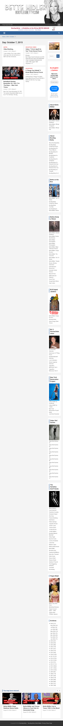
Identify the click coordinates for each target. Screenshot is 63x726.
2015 (51, 660)
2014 (51, 662)
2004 (51, 681)
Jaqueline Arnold (53, 523)
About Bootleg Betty (54, 143)
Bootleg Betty (23, 723)
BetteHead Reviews (54, 607)
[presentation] (57, 691)
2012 (51, 666)
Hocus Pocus (29, 47)
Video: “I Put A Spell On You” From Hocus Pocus (34, 50)
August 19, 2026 (27, 710)
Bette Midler (11, 700)
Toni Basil (51, 567)
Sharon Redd (52, 558)
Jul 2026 (53, 627)
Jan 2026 (53, 639)
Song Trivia (52, 279)
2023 (51, 645)
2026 (51, 623)
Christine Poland (53, 514)
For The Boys (14, 77)
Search (58, 56)
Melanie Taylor (52, 544)
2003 (51, 683)
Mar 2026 (53, 635)
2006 (51, 677)
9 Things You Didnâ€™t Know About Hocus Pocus (34, 71)
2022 (51, 646)
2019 (51, 652)
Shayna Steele (52, 560)
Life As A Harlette (53, 540)
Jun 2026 (53, 629)
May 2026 (53, 631)
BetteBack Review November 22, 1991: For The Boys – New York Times (11, 84)
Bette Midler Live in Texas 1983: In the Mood (31, 707)
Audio (5, 700)
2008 (51, 673)
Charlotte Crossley (53, 512)
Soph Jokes (52, 283)
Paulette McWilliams (54, 552)
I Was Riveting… (8, 49)
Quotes (5, 47)
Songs (5, 702)
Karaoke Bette (52, 319)
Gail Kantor (52, 520)
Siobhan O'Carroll (53, 562)
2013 (51, 664)
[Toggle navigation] (4, 33)
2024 (51, 643)
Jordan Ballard (52, 531)
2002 (51, 685)
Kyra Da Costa (52, 539)
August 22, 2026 (7, 712)
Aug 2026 (53, 625)
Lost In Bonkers (53, 360)
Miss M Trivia (52, 273)
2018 (51, 654)
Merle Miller (52, 548)
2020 (51, 650)
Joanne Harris (52, 527)
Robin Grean (52, 556)
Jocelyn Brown (52, 529)
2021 (51, 648)
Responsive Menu (59, 24)
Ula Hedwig (52, 569)
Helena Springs (53, 521)
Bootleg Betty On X (54, 173)
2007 (51, 675)
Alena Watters (52, 508)
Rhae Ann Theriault (54, 554)
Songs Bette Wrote (54, 281)
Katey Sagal (52, 537)
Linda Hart (51, 542)
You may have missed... (11, 691)
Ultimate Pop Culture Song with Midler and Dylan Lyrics (50, 708)
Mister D (14, 51)
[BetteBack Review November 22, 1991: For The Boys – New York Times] (12, 73)
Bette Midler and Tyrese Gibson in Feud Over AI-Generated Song (12, 708)
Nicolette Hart (52, 550)
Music (17, 700)
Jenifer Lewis (52, 525)
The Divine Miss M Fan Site (30, 702)
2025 (51, 641)
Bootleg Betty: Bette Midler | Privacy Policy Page (40, 723)
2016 (51, 658)
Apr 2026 (53, 633)
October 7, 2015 (7, 51)
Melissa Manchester (54, 546)
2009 (51, 672)
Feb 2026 (53, 637)
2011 (51, 668)
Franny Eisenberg (53, 518)
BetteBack (6, 77)
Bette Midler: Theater (54, 261)
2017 (51, 656)
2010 (51, 670)
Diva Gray (51, 516)
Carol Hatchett (52, 510)
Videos (34, 47)
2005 (51, 679)
